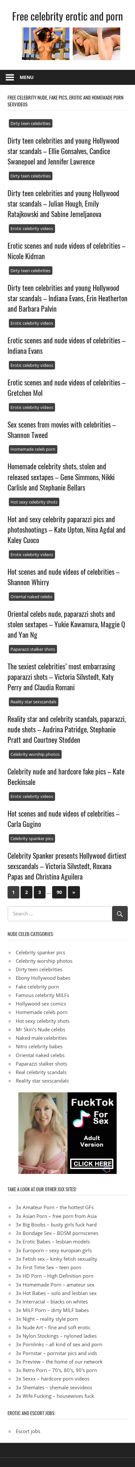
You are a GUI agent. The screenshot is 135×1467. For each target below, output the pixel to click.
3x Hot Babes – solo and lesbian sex (56, 1293)
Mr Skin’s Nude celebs (40, 1029)
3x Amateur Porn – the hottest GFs (55, 1207)
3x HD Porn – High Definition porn (54, 1275)
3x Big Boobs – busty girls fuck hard (56, 1224)
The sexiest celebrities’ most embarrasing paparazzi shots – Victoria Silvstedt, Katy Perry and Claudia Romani (61, 677)
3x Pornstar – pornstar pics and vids (56, 1353)
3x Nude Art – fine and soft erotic (53, 1327)
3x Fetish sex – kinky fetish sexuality (56, 1259)
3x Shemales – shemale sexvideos (54, 1387)
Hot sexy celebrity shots (33, 502)
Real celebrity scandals (41, 1072)
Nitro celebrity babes (39, 1046)
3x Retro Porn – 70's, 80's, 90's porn (56, 1370)
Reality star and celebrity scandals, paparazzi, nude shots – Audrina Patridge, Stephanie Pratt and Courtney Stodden (67, 729)
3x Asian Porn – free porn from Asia (56, 1216)
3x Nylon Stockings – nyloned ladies (56, 1336)
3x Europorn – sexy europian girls (54, 1250)
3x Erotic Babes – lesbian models (53, 1241)
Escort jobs (28, 1431)
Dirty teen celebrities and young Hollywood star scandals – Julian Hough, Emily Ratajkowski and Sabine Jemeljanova (63, 203)
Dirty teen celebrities (30, 123)
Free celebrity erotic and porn (67, 15)
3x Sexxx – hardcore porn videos (52, 1378)
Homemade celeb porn (32, 449)
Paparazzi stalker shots (32, 649)
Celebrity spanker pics (31, 838)
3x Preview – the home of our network (59, 1361)
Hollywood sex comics (41, 1003)
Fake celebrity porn (37, 986)
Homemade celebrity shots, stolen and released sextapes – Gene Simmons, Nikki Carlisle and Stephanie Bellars (61, 476)
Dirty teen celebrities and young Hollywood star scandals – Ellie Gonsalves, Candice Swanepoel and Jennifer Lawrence (63, 151)
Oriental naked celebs (31, 597)
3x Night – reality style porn (47, 1319)
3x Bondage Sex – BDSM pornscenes (57, 1233)
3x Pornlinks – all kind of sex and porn (59, 1344)
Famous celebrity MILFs (42, 995)
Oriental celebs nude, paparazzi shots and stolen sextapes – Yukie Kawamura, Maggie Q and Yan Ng (66, 624)
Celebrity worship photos (35, 754)
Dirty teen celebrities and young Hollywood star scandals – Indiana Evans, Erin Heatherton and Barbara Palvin (67, 298)
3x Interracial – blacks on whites (52, 1301)
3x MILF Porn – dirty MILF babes (52, 1310)
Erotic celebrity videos (31, 228)
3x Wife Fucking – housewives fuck (55, 1396)
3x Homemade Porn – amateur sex (55, 1284)
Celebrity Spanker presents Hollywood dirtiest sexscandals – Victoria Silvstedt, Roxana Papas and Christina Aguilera (67, 866)
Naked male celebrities (41, 1038)
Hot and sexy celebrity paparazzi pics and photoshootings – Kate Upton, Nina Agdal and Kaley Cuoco (66, 529)
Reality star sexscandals (33, 702)
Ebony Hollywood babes (43, 978)
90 (59, 892)
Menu (27, 77)
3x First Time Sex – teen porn (48, 1267)
